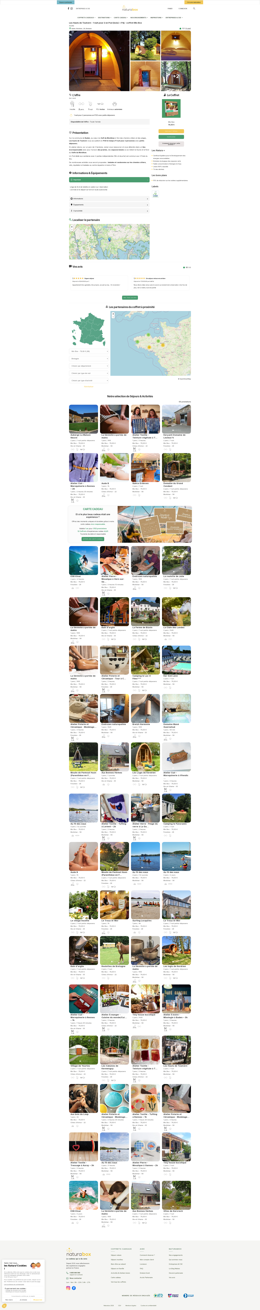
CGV (119, 1305)
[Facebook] (68, 8)
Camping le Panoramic (175, 824)
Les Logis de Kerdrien (144, 772)
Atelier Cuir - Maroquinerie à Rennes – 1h (83, 1017)
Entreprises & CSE (83, 8)
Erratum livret (145, 1273)
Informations (78, 199)
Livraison (143, 1264)
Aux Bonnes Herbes (112, 772)
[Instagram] (71, 8)
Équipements (78, 205)
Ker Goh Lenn (171, 676)
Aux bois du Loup (80, 1114)
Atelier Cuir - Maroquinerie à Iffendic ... (176, 775)
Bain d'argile (108, 627)
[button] (65, 2)
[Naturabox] (130, 8)
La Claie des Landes (174, 627)
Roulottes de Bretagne (113, 966)
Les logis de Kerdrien (175, 966)
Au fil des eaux (78, 824)
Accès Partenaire (146, 1277)
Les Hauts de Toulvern (175, 1066)
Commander (171, 137)
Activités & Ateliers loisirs (120, 1273)
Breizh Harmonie (141, 724)
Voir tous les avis (130, 297)
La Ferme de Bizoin (142, 627)
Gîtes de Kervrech (173, 1211)
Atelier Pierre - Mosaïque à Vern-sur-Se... (113, 579)
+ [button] (72, 226)
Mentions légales (131, 1305)
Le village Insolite (80, 920)
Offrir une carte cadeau (93, 539)
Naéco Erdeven (141, 483)
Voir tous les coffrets (118, 1282)
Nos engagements (176, 1255)
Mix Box (171, 122)
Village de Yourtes (80, 1066)
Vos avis (172, 1277)
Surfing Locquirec (142, 920)
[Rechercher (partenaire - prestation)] (194, 9)
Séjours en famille (117, 1268)
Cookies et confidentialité (148, 1305)
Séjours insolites (117, 1260)
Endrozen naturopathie (145, 576)
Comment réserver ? (147, 1255)
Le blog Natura (174, 1268)
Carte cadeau (116, 1277)
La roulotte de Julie (174, 576)
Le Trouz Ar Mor (110, 920)
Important (77, 180)
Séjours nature (116, 1255)
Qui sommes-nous (175, 1260)
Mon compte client (147, 1260)
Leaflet (147, 258)
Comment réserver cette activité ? (171, 144)
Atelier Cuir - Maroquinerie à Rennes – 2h (83, 486)
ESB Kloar (76, 576)
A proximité (77, 211)
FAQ (141, 1268)
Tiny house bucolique (144, 1014)
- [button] (72, 229)
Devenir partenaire (176, 1273)
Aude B (105, 483)
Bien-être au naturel (118, 1264)
